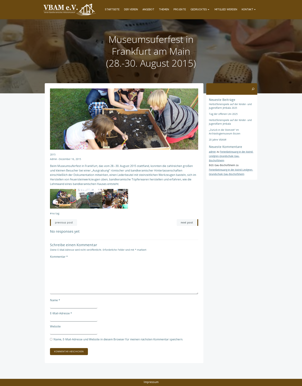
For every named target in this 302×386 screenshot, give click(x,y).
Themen (164, 9)
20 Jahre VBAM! (217, 139)
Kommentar (59, 257)
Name (55, 300)
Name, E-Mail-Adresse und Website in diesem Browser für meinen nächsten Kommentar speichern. (118, 339)
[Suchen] (253, 89)
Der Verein (131, 9)
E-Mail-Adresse (61, 313)
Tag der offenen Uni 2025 (223, 114)
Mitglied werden (226, 9)
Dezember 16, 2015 (70, 159)
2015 (53, 154)
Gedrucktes (198, 9)
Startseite (112, 9)
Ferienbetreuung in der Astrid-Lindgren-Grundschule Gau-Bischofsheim (231, 156)
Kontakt (247, 9)
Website (55, 326)
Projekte (180, 9)
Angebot (148, 9)
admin (53, 159)
